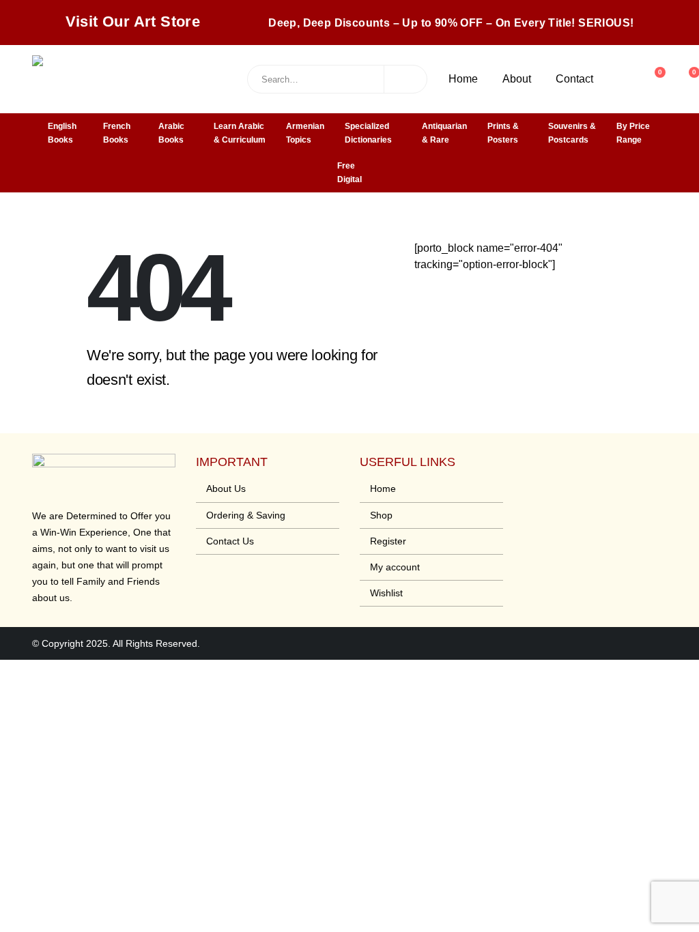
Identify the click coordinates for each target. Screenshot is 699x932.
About (516, 79)
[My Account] (620, 79)
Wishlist (386, 592)
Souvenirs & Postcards (572, 133)
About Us (226, 488)
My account (395, 567)
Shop (381, 515)
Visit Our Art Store (133, 21)
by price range (633, 133)
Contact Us (230, 541)
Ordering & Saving (245, 515)
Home (463, 79)
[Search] (405, 79)
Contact (574, 79)
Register (388, 541)
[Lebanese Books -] (134, 79)
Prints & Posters (503, 133)
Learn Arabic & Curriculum (240, 133)
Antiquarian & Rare (444, 133)
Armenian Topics (305, 133)
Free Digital (349, 172)
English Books (62, 133)
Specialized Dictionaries (368, 133)
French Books (116, 133)
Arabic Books (171, 133)
